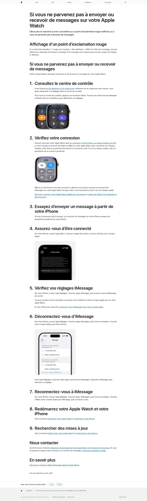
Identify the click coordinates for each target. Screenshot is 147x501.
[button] (125, 2)
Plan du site (70, 497)
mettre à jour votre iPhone (86, 433)
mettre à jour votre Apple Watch (60, 433)
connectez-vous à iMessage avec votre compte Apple (81, 307)
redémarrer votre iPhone (84, 419)
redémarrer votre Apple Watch (59, 419)
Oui (52, 484)
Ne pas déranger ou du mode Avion (59, 88)
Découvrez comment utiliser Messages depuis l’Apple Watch (54, 465)
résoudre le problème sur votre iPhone (50, 219)
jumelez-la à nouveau (101, 448)
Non (59, 484)
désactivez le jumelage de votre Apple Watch (68, 448)
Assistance (29, 490)
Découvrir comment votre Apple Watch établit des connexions (60, 194)
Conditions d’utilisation (58, 497)
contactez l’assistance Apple (94, 451)
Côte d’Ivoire (122, 497)
